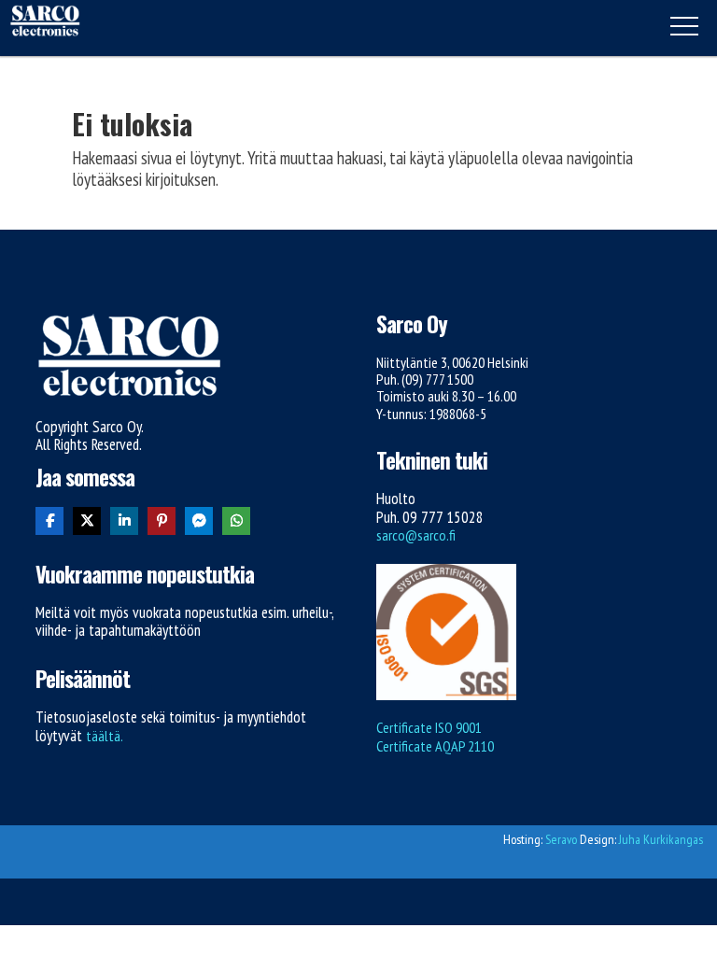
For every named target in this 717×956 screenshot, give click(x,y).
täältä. (104, 735)
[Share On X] (87, 521)
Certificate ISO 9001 (429, 727)
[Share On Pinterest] (162, 521)
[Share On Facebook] (49, 521)
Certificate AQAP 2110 (435, 746)
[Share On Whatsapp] (236, 521)
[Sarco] (44, 23)
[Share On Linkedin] (124, 521)
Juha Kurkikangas (661, 839)
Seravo (561, 839)
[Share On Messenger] (199, 521)
